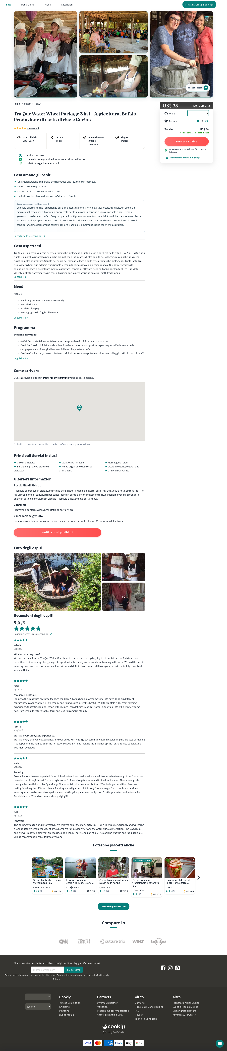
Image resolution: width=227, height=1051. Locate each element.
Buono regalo (66, 1014)
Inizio (17, 103)
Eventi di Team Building (185, 1006)
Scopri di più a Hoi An (114, 906)
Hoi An (37, 103)
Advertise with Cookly (184, 1014)
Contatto (140, 1002)
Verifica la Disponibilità (57, 532)
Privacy (139, 1014)
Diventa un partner (107, 1002)
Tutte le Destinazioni (70, 1002)
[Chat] (220, 1044)
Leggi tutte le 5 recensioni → (29, 236)
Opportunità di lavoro (184, 1010)
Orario (172, 113)
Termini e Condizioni (146, 1018)
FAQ (137, 1010)
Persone (173, 121)
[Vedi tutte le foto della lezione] (45, 54)
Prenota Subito (186, 141)
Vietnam (26, 103)
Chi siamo (64, 1006)
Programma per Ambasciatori (113, 1010)
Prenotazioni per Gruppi (186, 1002)
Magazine (64, 1010)
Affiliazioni (102, 1006)
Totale (169, 129)
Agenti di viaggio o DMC (110, 1014)
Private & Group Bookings (199, 4)
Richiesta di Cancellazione (149, 1006)
